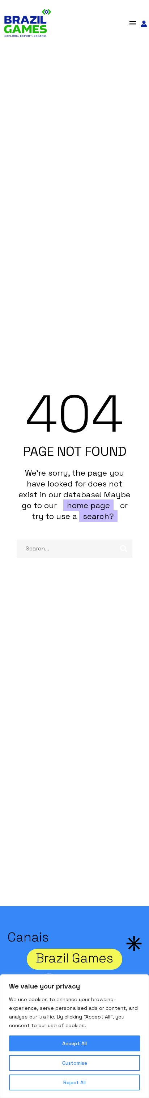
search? (98, 516)
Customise (74, 1063)
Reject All (74, 1082)
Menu (132, 23)
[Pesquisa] (124, 549)
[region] (74, 1036)
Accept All (74, 1043)
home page (88, 505)
